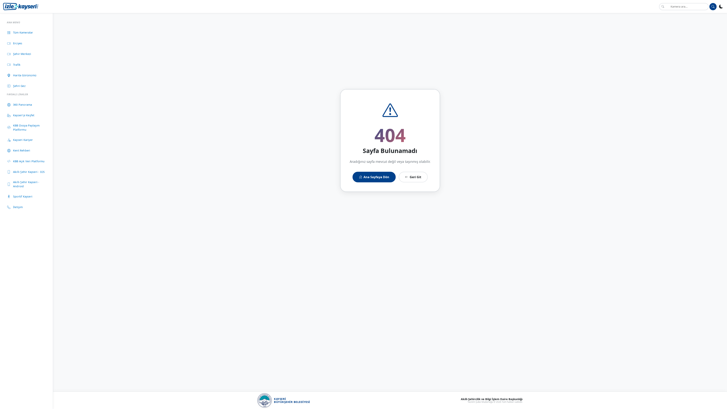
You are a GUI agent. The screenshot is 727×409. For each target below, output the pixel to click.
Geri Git (415, 177)
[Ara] (713, 6)
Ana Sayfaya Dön (376, 177)
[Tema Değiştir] (721, 6)
